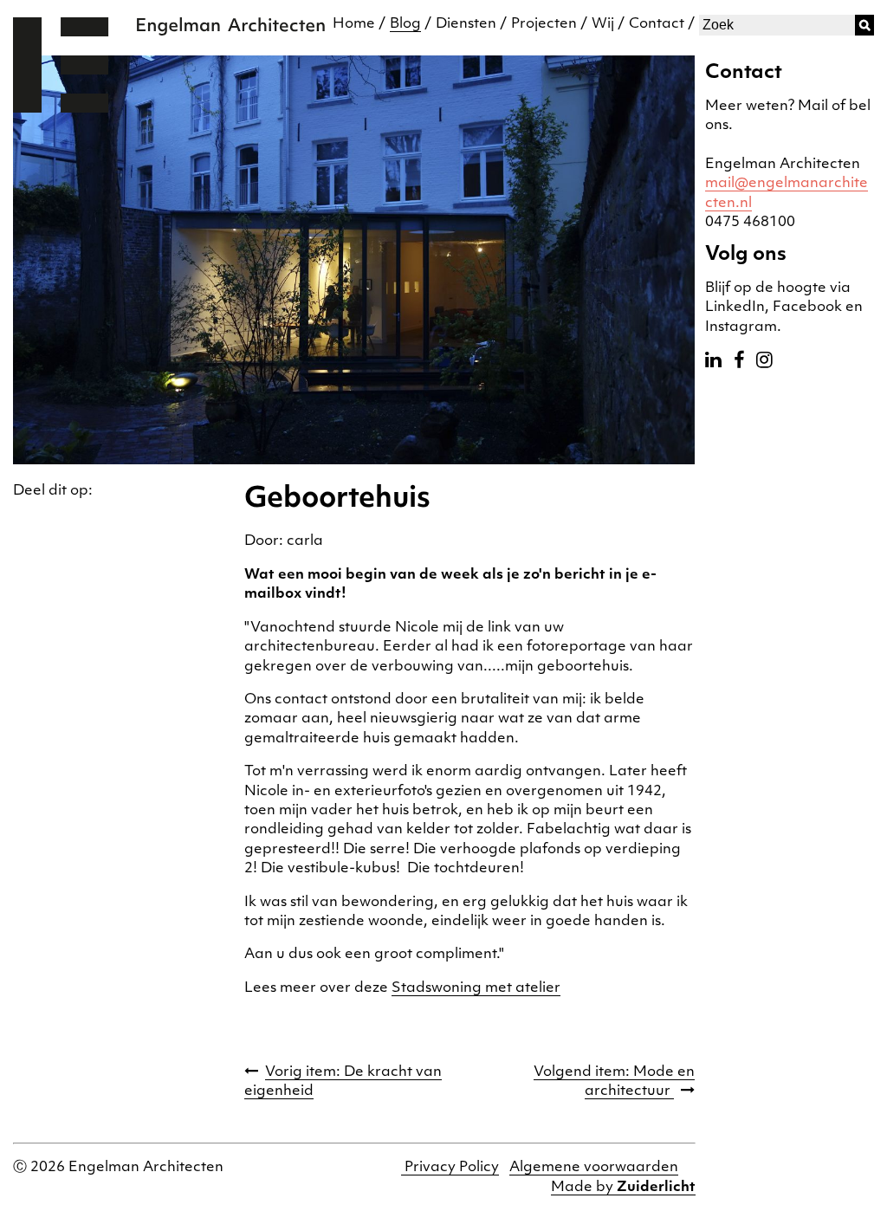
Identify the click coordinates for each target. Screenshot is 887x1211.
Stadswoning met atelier (476, 988)
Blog (405, 24)
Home (354, 24)
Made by (623, 1188)
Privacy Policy (450, 1168)
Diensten (466, 24)
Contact (656, 24)
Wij (603, 24)
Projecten (544, 24)
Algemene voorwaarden (593, 1168)
